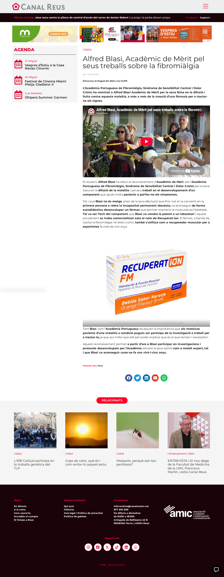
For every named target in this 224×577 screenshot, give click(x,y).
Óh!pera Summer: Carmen (46, 97)
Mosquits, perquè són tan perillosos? (136, 463)
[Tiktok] (117, 547)
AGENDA (24, 49)
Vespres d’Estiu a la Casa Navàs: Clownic (44, 66)
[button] (128, 378)
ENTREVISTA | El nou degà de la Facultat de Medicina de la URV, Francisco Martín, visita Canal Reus (188, 466)
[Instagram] (88, 547)
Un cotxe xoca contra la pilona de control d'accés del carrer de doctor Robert (67, 17)
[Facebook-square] (98, 547)
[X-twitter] (107, 547)
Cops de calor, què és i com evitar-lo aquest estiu (85, 463)
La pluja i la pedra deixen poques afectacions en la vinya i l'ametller (160, 17)
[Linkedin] (126, 547)
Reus (100, 365)
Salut (88, 49)
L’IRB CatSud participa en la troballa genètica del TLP (34, 464)
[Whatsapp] (135, 547)
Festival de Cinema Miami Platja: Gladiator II (45, 82)
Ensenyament (178, 453)
